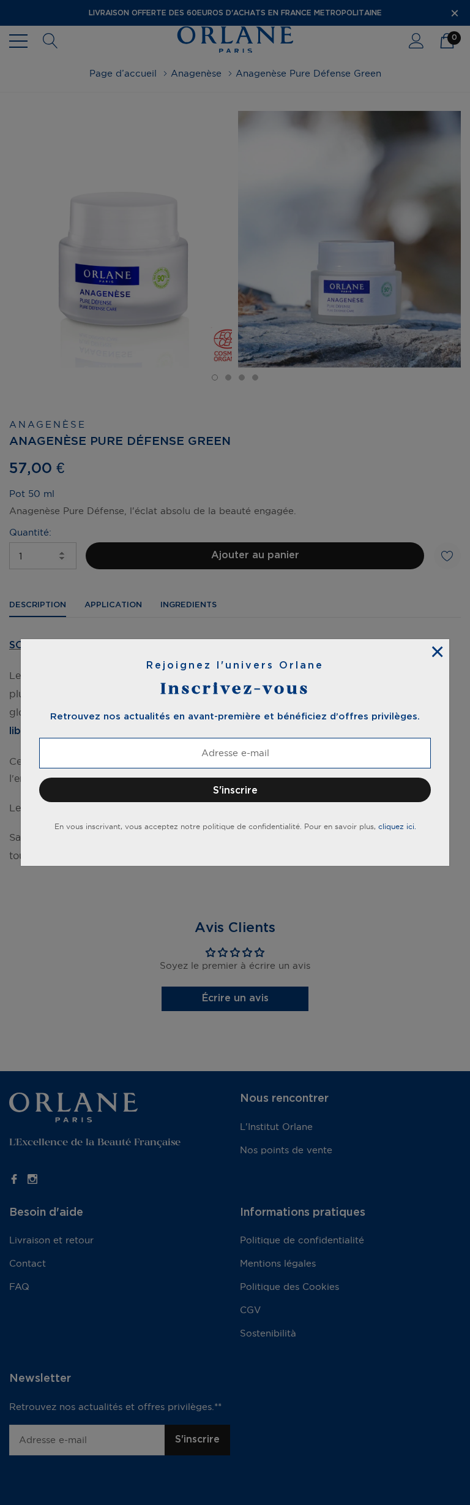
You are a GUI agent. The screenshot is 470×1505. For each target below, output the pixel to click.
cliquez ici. (397, 826)
